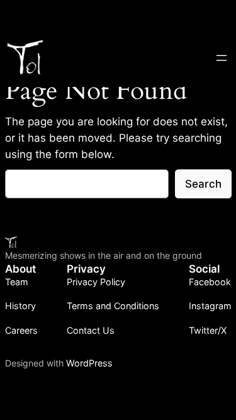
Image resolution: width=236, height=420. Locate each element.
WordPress (89, 363)
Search (203, 184)
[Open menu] (221, 57)
